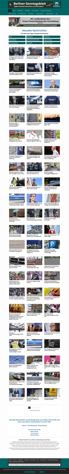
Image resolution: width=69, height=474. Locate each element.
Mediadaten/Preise (49, 13)
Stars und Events (35, 10)
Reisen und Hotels (12, 13)
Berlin (14, 10)
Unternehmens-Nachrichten (46, 10)
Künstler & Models (39, 13)
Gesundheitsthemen (22, 13)
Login (57, 13)
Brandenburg (20, 10)
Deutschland (27, 10)
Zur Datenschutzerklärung (29, 471)
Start (10, 10)
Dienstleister (30, 13)
